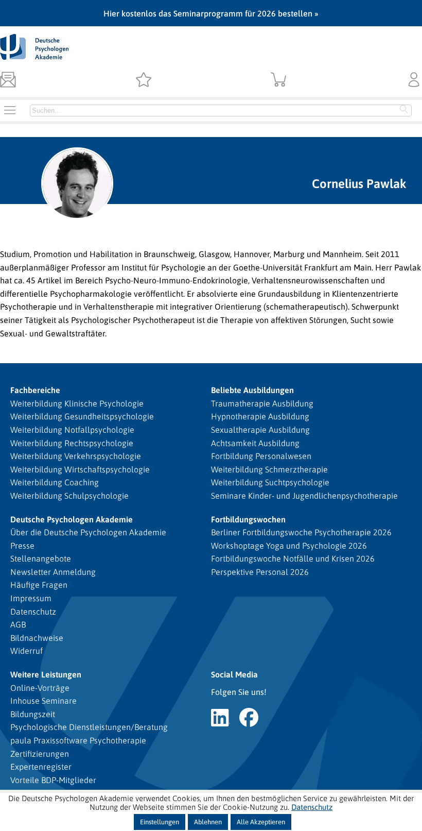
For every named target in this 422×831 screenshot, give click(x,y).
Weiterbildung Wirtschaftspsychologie (80, 469)
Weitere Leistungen (45, 674)
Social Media (234, 674)
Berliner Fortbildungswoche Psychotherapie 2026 (301, 532)
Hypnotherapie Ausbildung (260, 416)
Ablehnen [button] (208, 822)
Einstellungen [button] (159, 822)
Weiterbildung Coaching (54, 482)
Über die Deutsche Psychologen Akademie (88, 532)
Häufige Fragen (38, 584)
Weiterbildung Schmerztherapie (269, 469)
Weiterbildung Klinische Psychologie (77, 403)
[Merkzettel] (143, 80)
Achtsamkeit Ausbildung (255, 443)
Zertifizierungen (39, 753)
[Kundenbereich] (414, 80)
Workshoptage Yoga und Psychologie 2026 (289, 545)
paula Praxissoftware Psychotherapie (78, 740)
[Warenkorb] (279, 80)
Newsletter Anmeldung (53, 571)
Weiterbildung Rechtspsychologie (71, 443)
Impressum (30, 598)
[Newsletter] (8, 80)
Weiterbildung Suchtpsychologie (270, 482)
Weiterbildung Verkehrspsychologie (75, 456)
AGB (18, 624)
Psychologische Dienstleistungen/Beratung (89, 727)
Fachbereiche (35, 390)
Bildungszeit (32, 714)
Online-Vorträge (39, 687)
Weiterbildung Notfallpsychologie (72, 429)
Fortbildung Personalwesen (261, 456)
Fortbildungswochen (248, 519)
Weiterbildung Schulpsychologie (69, 495)
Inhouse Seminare (43, 700)
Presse (22, 545)
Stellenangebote (40, 558)
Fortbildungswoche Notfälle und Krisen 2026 (293, 558)
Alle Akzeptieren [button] (261, 822)
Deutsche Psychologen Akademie (71, 519)
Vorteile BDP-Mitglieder (53, 780)
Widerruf (26, 650)
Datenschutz (33, 611)
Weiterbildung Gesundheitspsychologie (82, 416)
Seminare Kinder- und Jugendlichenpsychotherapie (304, 495)
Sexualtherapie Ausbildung (260, 429)
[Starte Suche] (404, 110)
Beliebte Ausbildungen (252, 390)
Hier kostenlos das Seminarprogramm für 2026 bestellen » (211, 13)
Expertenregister (41, 766)
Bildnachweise (36, 637)
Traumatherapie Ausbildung (262, 403)
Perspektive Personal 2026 (260, 571)
